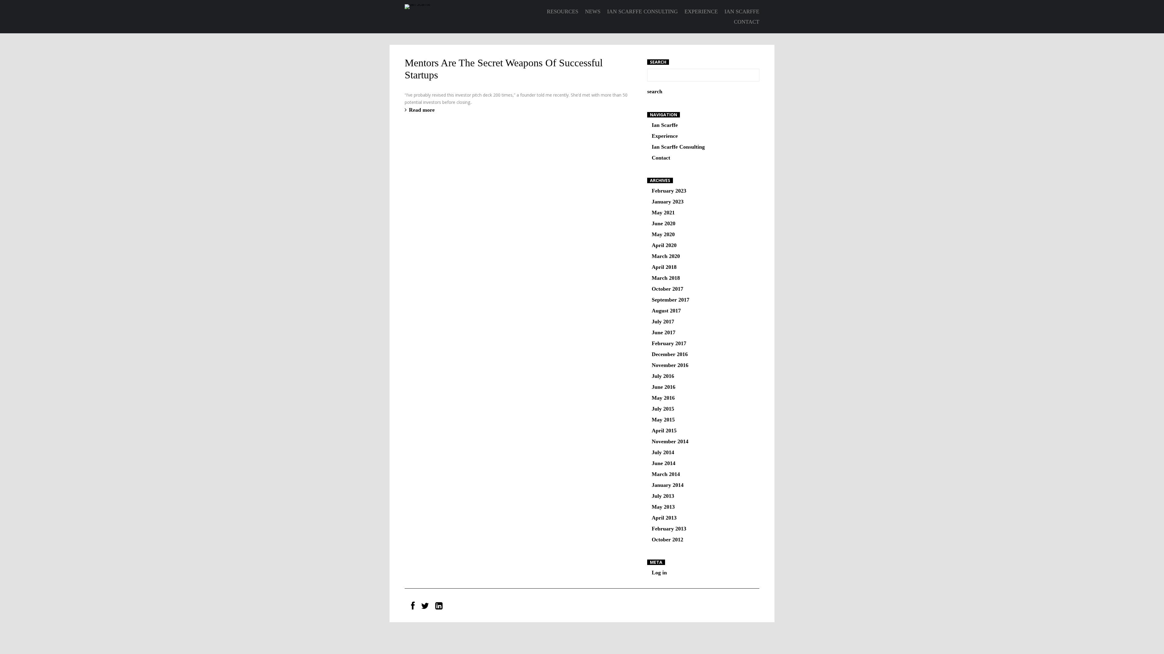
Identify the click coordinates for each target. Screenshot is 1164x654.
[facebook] (413, 606)
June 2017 (663, 332)
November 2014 (670, 441)
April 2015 (664, 431)
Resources (562, 11)
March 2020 (666, 256)
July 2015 (663, 409)
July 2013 (663, 496)
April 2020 (664, 245)
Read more (422, 110)
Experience (701, 11)
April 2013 (664, 518)
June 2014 (663, 463)
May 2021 (663, 213)
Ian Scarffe (741, 11)
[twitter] (425, 606)
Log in (659, 573)
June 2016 (663, 387)
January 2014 (668, 485)
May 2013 (663, 507)
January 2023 (668, 202)
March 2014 (666, 474)
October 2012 (667, 540)
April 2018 (664, 267)
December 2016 (670, 354)
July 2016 (663, 376)
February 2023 (669, 191)
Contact (746, 22)
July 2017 (663, 322)
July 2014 (663, 452)
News (592, 11)
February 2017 (669, 343)
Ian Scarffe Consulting (642, 11)
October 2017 (667, 289)
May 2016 (663, 398)
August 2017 (666, 311)
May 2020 (663, 234)
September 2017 (670, 300)
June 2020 (663, 223)
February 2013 (669, 529)
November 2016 (670, 365)
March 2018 (666, 278)
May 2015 (663, 420)
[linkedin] (439, 606)
